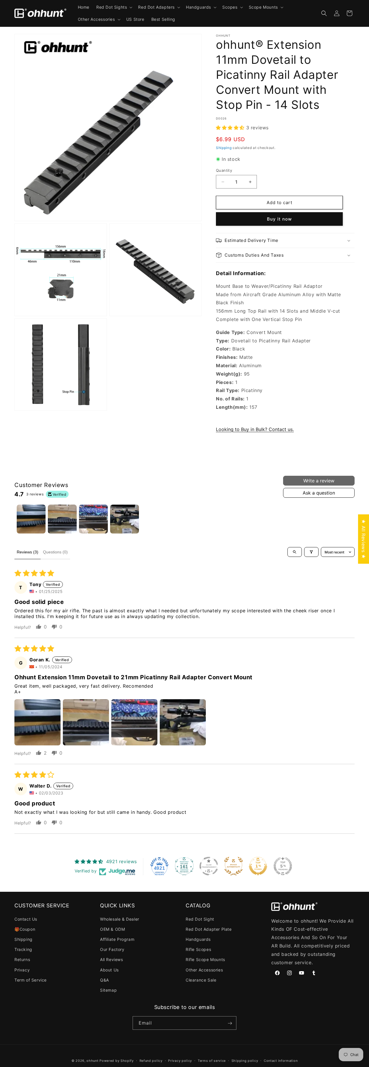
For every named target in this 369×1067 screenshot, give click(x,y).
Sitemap (108, 990)
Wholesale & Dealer (119, 919)
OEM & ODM (112, 929)
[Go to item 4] (124, 519)
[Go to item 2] (62, 519)
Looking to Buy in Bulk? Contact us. (255, 429)
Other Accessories (204, 969)
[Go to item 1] (31, 519)
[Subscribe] (229, 1023)
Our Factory (112, 949)
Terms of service (212, 1060)
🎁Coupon (24, 929)
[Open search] (294, 552)
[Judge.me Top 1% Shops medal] (258, 866)
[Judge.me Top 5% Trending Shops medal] (283, 866)
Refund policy (151, 1060)
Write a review (318, 481)
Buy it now (279, 219)
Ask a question (319, 493)
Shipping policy (244, 1060)
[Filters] (311, 552)
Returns (22, 959)
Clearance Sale (201, 980)
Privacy (22, 969)
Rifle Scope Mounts (205, 959)
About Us (109, 969)
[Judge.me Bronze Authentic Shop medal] (233, 866)
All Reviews (111, 959)
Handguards (198, 939)
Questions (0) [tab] (55, 552)
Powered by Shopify (116, 1061)
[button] (114, 7)
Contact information (281, 1060)
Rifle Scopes (198, 949)
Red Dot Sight (200, 919)
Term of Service (30, 980)
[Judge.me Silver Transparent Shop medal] (208, 866)
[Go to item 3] (93, 519)
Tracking (23, 949)
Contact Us (25, 919)
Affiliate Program (117, 939)
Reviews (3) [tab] (27, 552)
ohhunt (92, 1061)
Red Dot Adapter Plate (209, 929)
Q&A (104, 980)
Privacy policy (180, 1060)
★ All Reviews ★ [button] (363, 539)
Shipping (224, 148)
